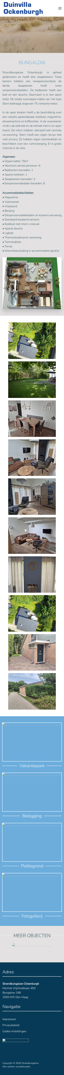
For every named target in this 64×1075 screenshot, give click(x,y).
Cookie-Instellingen (14, 1031)
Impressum (9, 1019)
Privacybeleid (10, 1025)
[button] (60, 8)
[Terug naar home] (23, 8)
